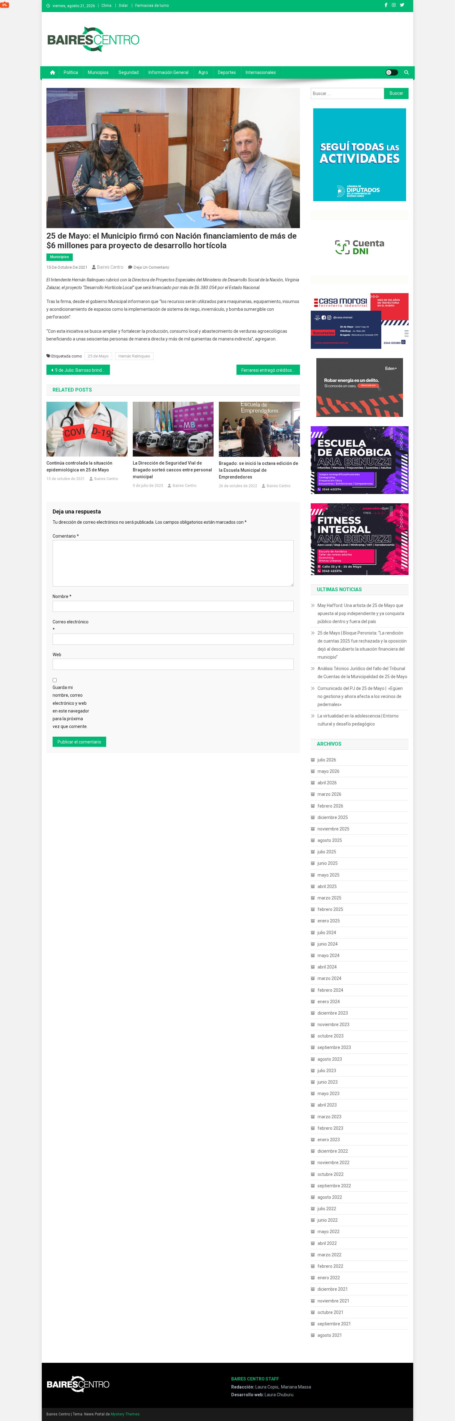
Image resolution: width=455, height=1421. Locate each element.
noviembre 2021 (333, 1300)
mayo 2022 (329, 1231)
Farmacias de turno (152, 5)
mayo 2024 (329, 955)
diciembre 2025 (333, 817)
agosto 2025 (330, 840)
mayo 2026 (329, 771)
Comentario (66, 536)
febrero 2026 (330, 806)
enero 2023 (329, 1139)
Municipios (98, 72)
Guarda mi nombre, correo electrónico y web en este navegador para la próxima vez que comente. (71, 707)
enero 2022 (329, 1277)
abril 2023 (327, 1105)
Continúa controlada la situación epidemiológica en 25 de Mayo (79, 466)
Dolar (123, 5)
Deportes (227, 72)
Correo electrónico (71, 625)
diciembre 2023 (333, 1013)
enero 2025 (329, 920)
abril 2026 (327, 782)
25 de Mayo (98, 356)
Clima (106, 5)
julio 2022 (327, 1208)
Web (57, 654)
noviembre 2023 (333, 1024)
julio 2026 (327, 759)
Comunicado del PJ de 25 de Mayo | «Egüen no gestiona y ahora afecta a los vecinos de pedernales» (360, 696)
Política (71, 72)
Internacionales (261, 72)
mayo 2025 (329, 875)
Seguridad (129, 72)
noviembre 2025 (333, 828)
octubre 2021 (331, 1312)
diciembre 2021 (333, 1289)
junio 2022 (328, 1220)
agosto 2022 (330, 1197)
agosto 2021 (330, 1335)
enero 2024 (329, 1001)
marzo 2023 (329, 1116)
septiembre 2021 (334, 1323)
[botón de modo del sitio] (392, 72)
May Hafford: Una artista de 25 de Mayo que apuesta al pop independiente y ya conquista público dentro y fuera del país (361, 613)
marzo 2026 (329, 794)
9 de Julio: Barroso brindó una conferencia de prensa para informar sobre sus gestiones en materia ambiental (82, 370)
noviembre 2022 (333, 1162)
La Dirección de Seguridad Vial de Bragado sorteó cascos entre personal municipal (172, 470)
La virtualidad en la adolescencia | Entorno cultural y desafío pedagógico (358, 719)
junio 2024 (328, 944)
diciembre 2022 (333, 1151)
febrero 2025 (330, 909)
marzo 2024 (329, 978)
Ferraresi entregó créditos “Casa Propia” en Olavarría (270, 370)
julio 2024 (327, 932)
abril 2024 (327, 966)
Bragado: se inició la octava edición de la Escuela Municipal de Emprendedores (258, 470)
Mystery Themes (125, 1414)
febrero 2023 (330, 1128)
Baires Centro (110, 267)
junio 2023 (328, 1082)
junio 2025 (328, 863)
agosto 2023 (330, 1059)
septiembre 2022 (334, 1185)
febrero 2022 (330, 1266)
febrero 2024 (330, 990)
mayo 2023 (329, 1093)
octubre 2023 (331, 1035)
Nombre (62, 596)
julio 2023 (327, 1070)
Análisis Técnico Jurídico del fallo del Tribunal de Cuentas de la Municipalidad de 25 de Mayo (362, 672)
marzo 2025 (329, 897)
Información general (168, 72)
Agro (203, 72)
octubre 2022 (331, 1174)
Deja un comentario (151, 267)
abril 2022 (327, 1243)
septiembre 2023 (334, 1047)
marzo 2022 (329, 1254)
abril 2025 (327, 886)
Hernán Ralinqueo (134, 356)
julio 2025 (327, 851)
